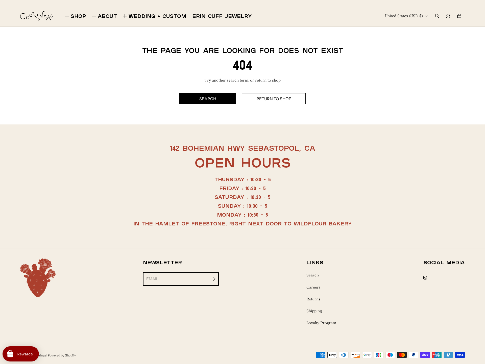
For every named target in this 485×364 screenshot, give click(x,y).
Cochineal (40, 355)
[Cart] (459, 15)
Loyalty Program (321, 322)
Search (312, 275)
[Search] (437, 15)
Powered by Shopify (62, 355)
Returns (313, 299)
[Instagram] (425, 277)
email (152, 278)
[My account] (448, 15)
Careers (313, 287)
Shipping (314, 310)
